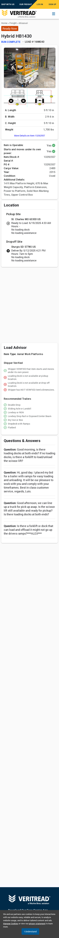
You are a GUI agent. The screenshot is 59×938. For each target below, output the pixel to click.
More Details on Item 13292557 (29, 135)
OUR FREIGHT (25, 4)
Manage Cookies (10, 923)
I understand (30, 931)
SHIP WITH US (7, 4)
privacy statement (37, 923)
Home (4, 23)
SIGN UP (52, 4)
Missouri (23, 23)
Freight (13, 23)
